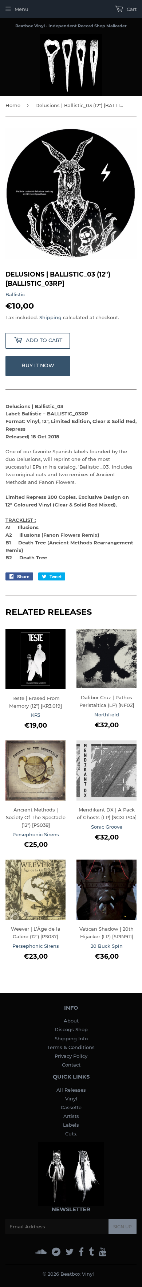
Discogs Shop (71, 1029)
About (71, 1021)
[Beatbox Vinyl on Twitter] (70, 1252)
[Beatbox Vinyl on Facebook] (81, 1252)
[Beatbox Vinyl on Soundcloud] (41, 1252)
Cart (131, 9)
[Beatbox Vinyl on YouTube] (103, 1252)
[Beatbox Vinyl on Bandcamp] (56, 1252)
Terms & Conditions (71, 1047)
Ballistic (15, 294)
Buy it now (37, 365)
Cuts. (71, 1134)
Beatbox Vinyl (77, 1274)
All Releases (71, 1090)
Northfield (106, 714)
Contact (71, 1065)
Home (12, 105)
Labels (71, 1125)
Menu (21, 9)
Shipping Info (71, 1038)
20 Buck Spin (107, 946)
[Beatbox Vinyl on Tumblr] (91, 1252)
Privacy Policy (71, 1056)
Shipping (50, 317)
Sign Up (122, 1226)
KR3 (35, 715)
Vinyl (71, 1099)
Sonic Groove (106, 827)
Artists (71, 1116)
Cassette (71, 1107)
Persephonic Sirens (35, 834)
